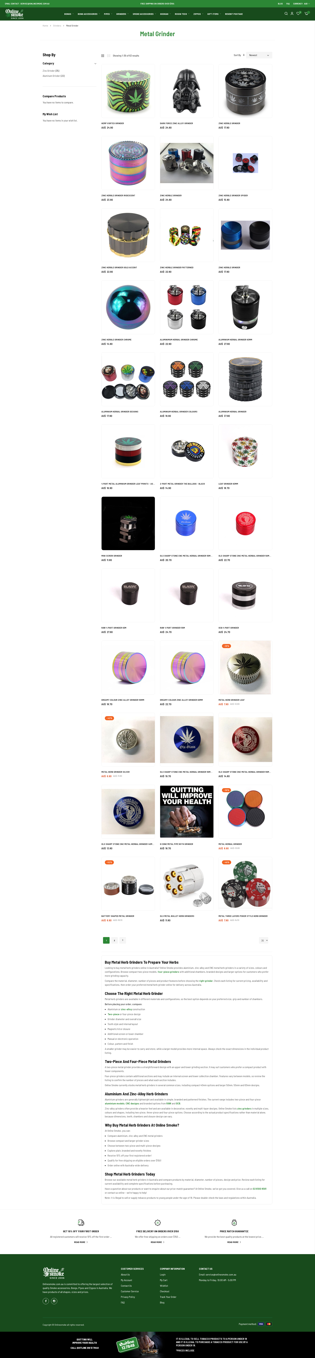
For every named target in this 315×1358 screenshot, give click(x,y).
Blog (280, 3)
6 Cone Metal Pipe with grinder (176, 844)
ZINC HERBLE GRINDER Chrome (116, 339)
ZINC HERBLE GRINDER (229, 123)
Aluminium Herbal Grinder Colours (178, 411)
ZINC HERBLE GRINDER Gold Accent (119, 267)
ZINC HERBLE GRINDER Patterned (176, 267)
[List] (110, 55)
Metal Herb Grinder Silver (115, 771)
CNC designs (132, 1103)
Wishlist (164, 1285)
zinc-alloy (126, 1009)
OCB (178, 1103)
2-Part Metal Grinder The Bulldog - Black (182, 483)
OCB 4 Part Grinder (229, 627)
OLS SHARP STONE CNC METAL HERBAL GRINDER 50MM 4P (245, 555)
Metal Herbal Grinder (230, 844)
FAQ (288, 3)
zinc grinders (244, 1108)
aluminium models (115, 1103)
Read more (79, 1242)
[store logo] (14, 14)
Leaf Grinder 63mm (228, 483)
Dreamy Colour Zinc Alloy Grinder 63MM (181, 699)
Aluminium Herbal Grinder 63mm (235, 339)
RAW (168, 1103)
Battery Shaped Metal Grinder (117, 916)
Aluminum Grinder (54, 75)
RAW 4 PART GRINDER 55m (172, 627)
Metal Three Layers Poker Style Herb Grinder (243, 916)
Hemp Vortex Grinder (112, 123)
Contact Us (126, 1285)
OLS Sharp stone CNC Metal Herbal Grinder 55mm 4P (187, 771)
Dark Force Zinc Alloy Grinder (176, 123)
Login (163, 1274)
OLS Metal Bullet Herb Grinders (177, 916)
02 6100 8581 (259, 1188)
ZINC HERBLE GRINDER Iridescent (118, 195)
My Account (126, 1280)
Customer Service (130, 1291)
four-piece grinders (168, 971)
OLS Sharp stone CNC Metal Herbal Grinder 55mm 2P (245, 771)
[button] (148, 70)
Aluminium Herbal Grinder (232, 411)
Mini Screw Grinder (111, 555)
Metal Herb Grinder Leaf (232, 699)
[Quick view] (148, 88)
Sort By (237, 55)
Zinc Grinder (51, 70)
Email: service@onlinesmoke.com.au (217, 1274)
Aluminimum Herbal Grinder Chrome (179, 339)
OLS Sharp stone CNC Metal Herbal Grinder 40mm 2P (128, 844)
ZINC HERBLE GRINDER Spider (233, 195)
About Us (125, 1274)
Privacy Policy (128, 1296)
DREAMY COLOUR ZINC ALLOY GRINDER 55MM (122, 699)
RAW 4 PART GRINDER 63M (113, 627)
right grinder (206, 980)
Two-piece (113, 1014)
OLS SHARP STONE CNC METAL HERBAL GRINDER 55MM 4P (187, 555)
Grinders (57, 25)
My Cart (163, 1280)
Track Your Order (168, 1296)
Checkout (164, 1291)
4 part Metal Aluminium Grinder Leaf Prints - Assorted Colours (128, 483)
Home (46, 25)
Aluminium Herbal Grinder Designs (119, 411)
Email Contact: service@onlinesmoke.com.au (27, 3)
